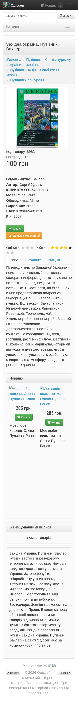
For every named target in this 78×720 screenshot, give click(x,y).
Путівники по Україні (27, 79)
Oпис (13, 259)
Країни (15, 64)
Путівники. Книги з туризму (48, 59)
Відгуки (54, 259)
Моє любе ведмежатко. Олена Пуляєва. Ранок (22, 438)
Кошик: (52, 5)
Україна (31, 64)
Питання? (33, 259)
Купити (16, 229)
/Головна (13, 59)
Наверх (63, 672)
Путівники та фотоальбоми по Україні (33, 72)
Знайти (67, 16)
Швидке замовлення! (26, 235)
